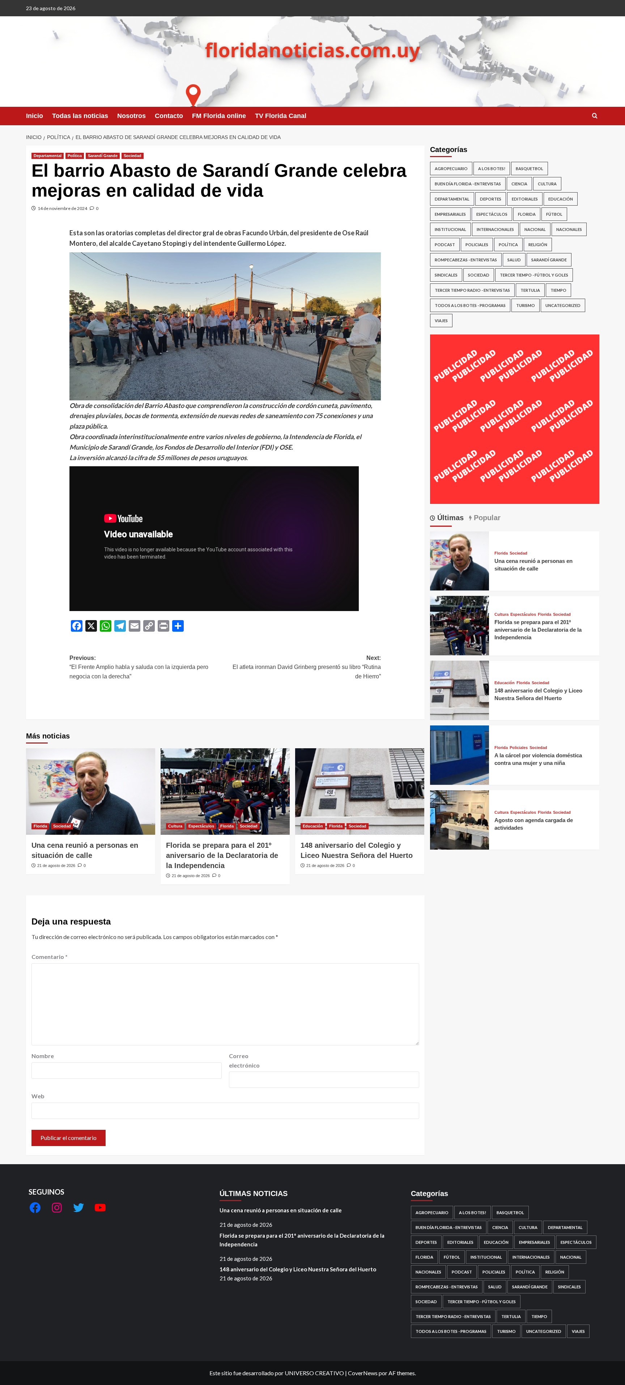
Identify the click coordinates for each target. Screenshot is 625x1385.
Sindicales (446, 275)
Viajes (441, 320)
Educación (313, 826)
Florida (40, 826)
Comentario (49, 956)
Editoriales (525, 199)
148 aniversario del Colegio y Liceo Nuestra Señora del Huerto (298, 1269)
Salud (514, 259)
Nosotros (131, 115)
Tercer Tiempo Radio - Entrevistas (472, 290)
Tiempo (558, 290)
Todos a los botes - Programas (470, 305)
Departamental (47, 155)
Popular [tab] (486, 518)
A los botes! (491, 168)
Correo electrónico (244, 1060)
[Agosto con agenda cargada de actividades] (459, 819)
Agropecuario (451, 168)
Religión (537, 244)
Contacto (169, 115)
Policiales (476, 244)
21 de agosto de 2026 (56, 865)
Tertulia (530, 290)
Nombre (42, 1055)
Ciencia (519, 183)
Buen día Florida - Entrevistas (468, 183)
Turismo (525, 305)
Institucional (450, 229)
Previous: (138, 667)
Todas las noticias (80, 115)
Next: (307, 667)
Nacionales (569, 229)
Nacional (535, 229)
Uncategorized (563, 305)
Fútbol (554, 214)
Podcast (445, 244)
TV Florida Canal (280, 115)
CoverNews (363, 1372)
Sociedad (132, 155)
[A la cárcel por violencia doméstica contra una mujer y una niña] (459, 754)
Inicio (34, 115)
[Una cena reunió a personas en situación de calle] (90, 791)
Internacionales (495, 229)
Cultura (175, 826)
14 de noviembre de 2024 (62, 208)
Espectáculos (201, 826)
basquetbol (529, 168)
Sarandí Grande (103, 155)
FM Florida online (219, 115)
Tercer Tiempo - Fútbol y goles (534, 275)
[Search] (594, 116)
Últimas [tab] (449, 518)
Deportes (490, 199)
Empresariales (450, 214)
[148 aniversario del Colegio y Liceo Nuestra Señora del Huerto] (359, 791)
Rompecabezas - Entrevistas (466, 259)
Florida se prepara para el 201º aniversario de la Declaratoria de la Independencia (222, 855)
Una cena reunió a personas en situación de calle (281, 1210)
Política (75, 155)
